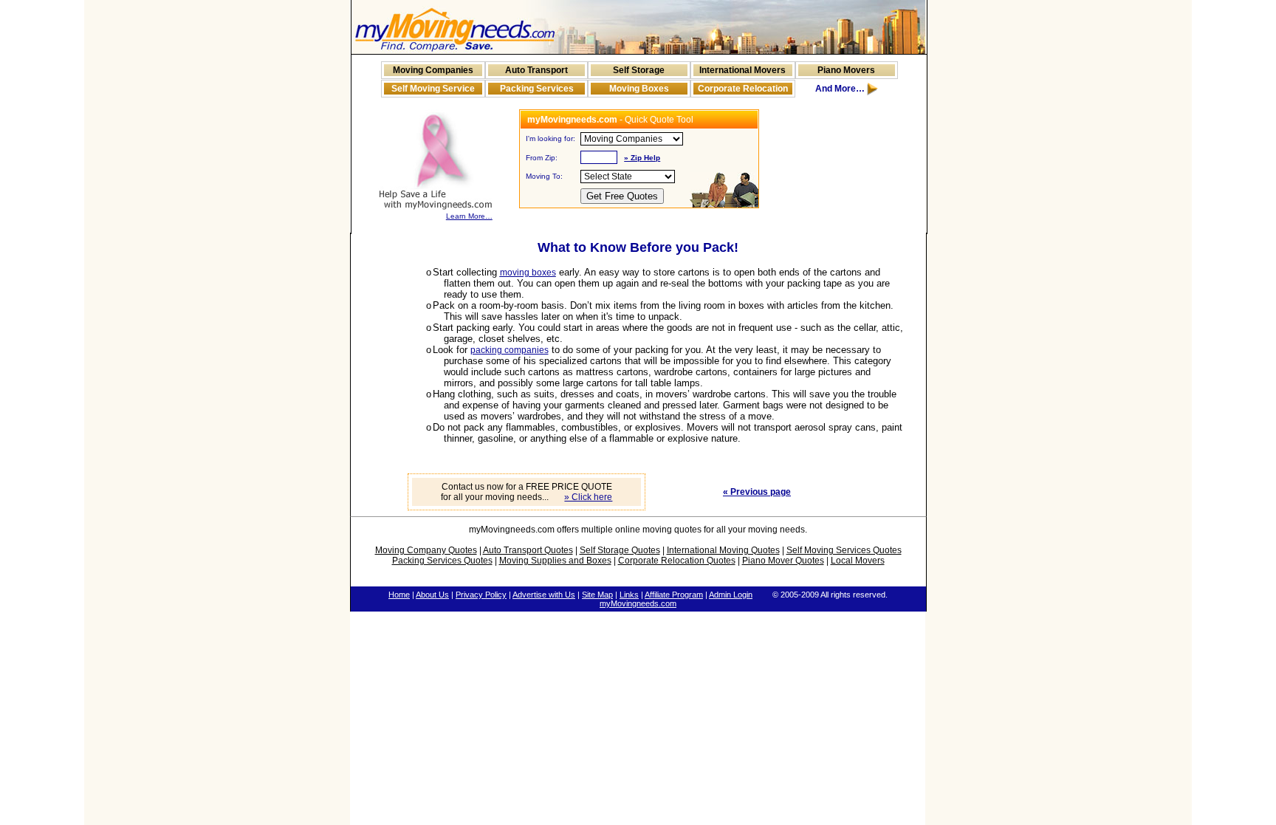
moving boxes (528, 272)
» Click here (588, 497)
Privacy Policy (481, 594)
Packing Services (537, 88)
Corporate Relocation (743, 88)
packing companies (509, 350)
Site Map (597, 594)
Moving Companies (433, 70)
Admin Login (730, 594)
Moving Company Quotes (426, 550)
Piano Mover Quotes (783, 560)
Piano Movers (846, 70)
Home (399, 594)
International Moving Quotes (723, 550)
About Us (432, 594)
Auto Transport (536, 70)
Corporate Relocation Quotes (676, 560)
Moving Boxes (639, 88)
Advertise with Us (543, 594)
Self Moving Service (433, 88)
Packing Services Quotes (442, 560)
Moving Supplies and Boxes (555, 560)
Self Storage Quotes (620, 550)
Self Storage (639, 70)
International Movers (742, 70)
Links (629, 594)
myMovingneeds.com (638, 603)
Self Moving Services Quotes (844, 550)
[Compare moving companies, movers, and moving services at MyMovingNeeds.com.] (454, 51)
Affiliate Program (674, 594)
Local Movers (858, 560)
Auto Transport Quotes (528, 550)
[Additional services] (872, 92)
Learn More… (469, 216)
